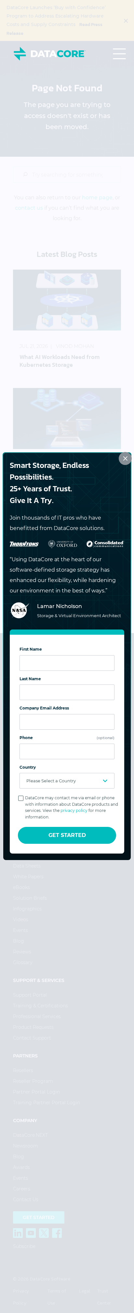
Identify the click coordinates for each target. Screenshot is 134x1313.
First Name (31, 649)
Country (28, 767)
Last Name (30, 678)
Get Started (67, 835)
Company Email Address (44, 708)
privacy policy (73, 810)
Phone (67, 737)
